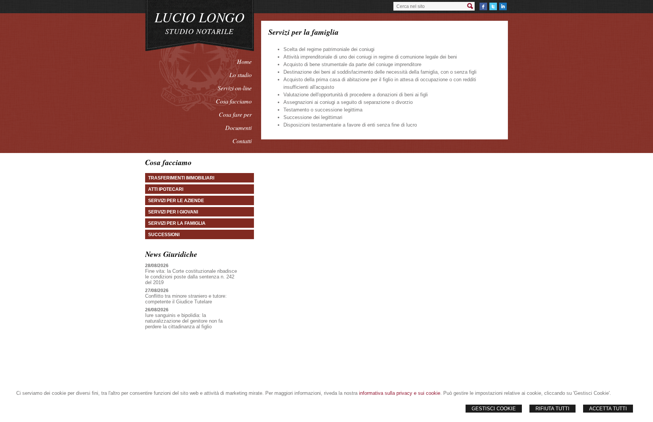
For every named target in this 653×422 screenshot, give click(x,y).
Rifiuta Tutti (552, 408)
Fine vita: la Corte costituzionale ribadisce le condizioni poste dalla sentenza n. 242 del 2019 (191, 276)
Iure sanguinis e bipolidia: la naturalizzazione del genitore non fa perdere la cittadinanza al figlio (184, 320)
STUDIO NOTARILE (199, 31)
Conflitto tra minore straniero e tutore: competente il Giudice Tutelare (186, 299)
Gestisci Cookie (494, 408)
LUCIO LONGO (199, 17)
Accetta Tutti (608, 408)
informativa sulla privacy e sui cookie (399, 393)
